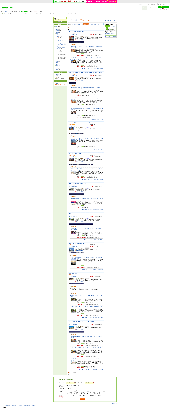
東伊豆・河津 (60, 41)
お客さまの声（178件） (73, 75)
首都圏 (57, 32)
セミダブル (75, 395)
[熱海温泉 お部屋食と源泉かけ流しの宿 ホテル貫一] (86, 127)
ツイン (84, 395)
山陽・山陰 (58, 65)
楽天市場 (160, 4)
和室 (95, 395)
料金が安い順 (80, 24)
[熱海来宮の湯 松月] (86, 278)
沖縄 (57, 69)
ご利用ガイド (141, 4)
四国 (57, 66)
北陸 (57, 61)
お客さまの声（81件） (73, 276)
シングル (69, 395)
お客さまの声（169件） (73, 324)
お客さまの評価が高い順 (94, 24)
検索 (82, 399)
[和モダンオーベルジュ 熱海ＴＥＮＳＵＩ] (86, 158)
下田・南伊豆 (60, 43)
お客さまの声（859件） (73, 246)
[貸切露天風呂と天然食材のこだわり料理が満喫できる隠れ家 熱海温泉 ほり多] (86, 77)
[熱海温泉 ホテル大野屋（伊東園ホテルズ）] (86, 188)
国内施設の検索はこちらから (110, 34)
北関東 (57, 30)
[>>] (103, 24)
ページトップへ (113, 403)
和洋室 (99, 395)
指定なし (76, 19)
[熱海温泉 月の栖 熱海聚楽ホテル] (86, 36)
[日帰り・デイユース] (80, 164)
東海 (57, 62)
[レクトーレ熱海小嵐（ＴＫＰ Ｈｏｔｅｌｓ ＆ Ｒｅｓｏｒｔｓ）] (86, 326)
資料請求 (34, 405)
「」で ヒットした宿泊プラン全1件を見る (92, 149)
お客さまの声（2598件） (73, 34)
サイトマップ (147, 4)
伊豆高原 (59, 40)
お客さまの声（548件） (73, 156)
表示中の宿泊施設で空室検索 (109, 20)
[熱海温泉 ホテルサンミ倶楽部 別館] (86, 248)
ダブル (80, 395)
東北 (57, 29)
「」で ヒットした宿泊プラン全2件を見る (92, 68)
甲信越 (57, 59)
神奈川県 (58, 34)
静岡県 (85, 17)
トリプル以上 (90, 395)
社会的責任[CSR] (20, 405)
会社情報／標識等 (4, 405)
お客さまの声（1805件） (73, 126)
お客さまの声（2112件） (73, 186)
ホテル (109, 28)
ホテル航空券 (111, 29)
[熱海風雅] (86, 218)
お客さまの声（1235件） (73, 216)
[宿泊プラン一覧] (72, 42)
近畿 (57, 64)
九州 (57, 68)
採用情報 (26, 405)
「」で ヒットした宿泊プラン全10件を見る (91, 369)
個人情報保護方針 (12, 405)
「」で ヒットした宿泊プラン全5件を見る (92, 119)
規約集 (30, 405)
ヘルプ (136, 4)
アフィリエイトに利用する (111, 36)
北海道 (57, 27)
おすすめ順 (74, 24)
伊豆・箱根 (80, 17)
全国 (76, 17)
